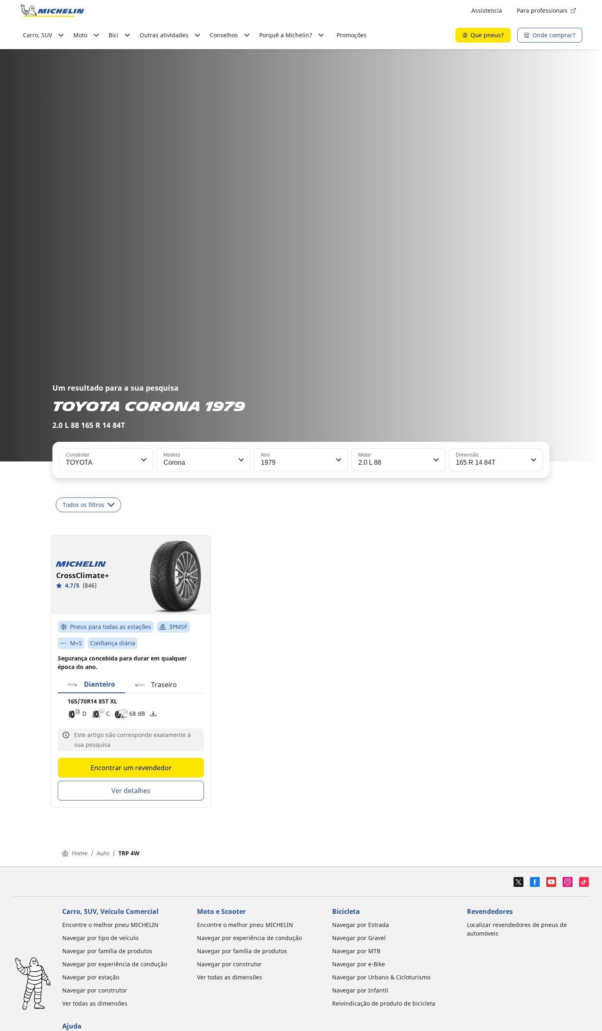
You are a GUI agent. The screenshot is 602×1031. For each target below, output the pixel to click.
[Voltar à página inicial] (52, 10)
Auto (103, 853)
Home (80, 853)
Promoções (352, 35)
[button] (143, 459)
